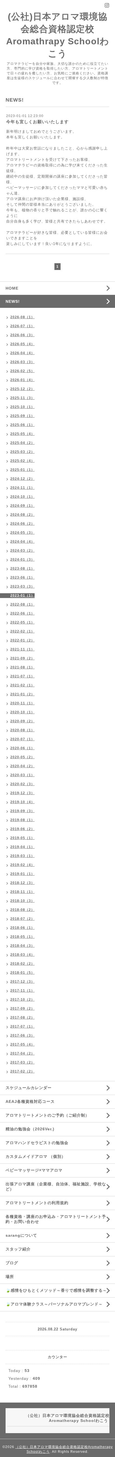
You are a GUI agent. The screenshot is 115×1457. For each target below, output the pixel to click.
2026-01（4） (22, 380)
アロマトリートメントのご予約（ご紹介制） (47, 1115)
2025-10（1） (22, 407)
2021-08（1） (22, 667)
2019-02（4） (22, 865)
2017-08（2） (22, 1018)
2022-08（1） (22, 604)
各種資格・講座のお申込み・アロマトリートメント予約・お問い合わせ (56, 1219)
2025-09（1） (22, 416)
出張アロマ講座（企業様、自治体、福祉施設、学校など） (56, 1186)
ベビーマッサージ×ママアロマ (34, 1170)
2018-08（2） (22, 910)
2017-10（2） (22, 1000)
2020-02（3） (22, 784)
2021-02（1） (22, 685)
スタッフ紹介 (18, 1249)
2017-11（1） (22, 991)
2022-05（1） (22, 622)
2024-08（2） (22, 515)
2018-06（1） (22, 928)
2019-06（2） (22, 829)
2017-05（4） (22, 1044)
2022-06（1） (22, 613)
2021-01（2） (22, 694)
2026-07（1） (22, 326)
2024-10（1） (22, 497)
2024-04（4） (22, 542)
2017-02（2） (22, 1071)
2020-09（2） (22, 721)
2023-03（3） (22, 586)
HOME (12, 288)
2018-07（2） (22, 919)
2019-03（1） (22, 856)
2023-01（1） (22, 595)
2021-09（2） (22, 658)
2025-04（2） (22, 443)
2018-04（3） (22, 946)
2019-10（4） (22, 802)
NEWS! (13, 301)
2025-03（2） (22, 452)
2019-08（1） (22, 820)
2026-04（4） (22, 353)
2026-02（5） (22, 371)
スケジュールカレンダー (29, 1087)
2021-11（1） (22, 649)
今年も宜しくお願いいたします (37, 121)
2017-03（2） (22, 1062)
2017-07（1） (22, 1026)
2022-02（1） (22, 631)
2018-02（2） (22, 964)
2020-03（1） (22, 775)
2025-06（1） (22, 425)
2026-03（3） (22, 362)
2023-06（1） (22, 577)
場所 (10, 1276)
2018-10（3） (22, 901)
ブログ (12, 1263)
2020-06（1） (22, 748)
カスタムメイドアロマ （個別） (36, 1156)
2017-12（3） (22, 982)
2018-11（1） (22, 892)
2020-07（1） (22, 739)
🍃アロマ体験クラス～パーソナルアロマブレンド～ (54, 1304)
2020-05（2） (22, 757)
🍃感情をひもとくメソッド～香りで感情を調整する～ (56, 1290)
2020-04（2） (22, 766)
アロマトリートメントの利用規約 (37, 1203)
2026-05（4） (22, 344)
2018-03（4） (22, 955)
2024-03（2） (22, 551)
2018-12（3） (22, 883)
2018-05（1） (22, 937)
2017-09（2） (22, 1009)
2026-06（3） (22, 335)
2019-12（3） (22, 793)
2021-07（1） (22, 676)
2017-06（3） (22, 1035)
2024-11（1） (22, 488)
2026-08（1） (22, 317)
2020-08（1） (22, 730)
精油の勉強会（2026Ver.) (30, 1129)
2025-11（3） (22, 398)
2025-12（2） (22, 389)
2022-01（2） (22, 640)
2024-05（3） (22, 533)
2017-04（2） (22, 1053)
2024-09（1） (22, 506)
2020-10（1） (22, 712)
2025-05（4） (22, 434)
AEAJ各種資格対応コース (30, 1101)
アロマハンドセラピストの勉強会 (37, 1142)
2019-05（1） (22, 838)
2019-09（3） (22, 811)
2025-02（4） (22, 461)
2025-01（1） (22, 470)
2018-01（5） (22, 973)
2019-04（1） (22, 847)
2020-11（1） (22, 703)
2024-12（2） (22, 479)
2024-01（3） (22, 560)
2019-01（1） (22, 874)
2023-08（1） (22, 569)
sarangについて (21, 1235)
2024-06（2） (22, 524)
